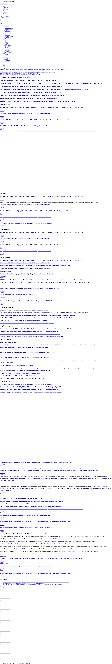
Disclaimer (5, 10)
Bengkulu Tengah (9, 28)
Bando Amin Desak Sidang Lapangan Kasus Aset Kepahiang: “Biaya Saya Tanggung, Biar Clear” (32, 95)
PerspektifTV (5, 54)
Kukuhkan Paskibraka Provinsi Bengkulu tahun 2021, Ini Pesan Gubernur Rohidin (22, 503)
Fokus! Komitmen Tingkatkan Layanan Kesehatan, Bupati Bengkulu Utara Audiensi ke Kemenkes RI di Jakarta (30, 538)
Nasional (4, 39)
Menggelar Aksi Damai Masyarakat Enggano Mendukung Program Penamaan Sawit (23, 533)
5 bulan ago (2, 291)
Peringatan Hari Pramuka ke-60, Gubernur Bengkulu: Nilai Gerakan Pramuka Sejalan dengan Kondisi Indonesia (30, 506)
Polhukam (5, 63)
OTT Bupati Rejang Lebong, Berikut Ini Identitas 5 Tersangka (16, 294)
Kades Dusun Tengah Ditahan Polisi (9, 342)
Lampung (7, 50)
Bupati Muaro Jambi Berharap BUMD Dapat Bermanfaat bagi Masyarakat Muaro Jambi (24, 310)
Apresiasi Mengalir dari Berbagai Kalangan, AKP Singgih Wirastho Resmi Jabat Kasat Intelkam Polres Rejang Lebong (32, 288)
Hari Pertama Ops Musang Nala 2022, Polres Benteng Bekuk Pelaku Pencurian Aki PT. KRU (25, 357)
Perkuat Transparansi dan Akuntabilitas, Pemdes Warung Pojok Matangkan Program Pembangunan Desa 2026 (30, 334)
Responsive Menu (4, 3)
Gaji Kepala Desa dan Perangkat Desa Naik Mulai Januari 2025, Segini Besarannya (22, 378)
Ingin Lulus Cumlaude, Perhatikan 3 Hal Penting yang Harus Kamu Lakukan (21, 498)
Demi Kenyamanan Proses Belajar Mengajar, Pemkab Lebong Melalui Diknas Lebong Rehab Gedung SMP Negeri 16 (31, 501)
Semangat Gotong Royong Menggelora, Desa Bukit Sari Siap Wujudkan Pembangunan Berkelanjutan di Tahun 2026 (31, 336)
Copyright (5, 13)
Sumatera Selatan (8, 52)
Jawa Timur (7, 46)
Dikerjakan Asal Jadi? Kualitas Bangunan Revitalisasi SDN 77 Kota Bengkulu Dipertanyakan (31, 86)
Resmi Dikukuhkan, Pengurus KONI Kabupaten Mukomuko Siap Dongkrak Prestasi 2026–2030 (26, 301)
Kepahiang (7, 31)
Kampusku (7, 60)
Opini (4, 65)
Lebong (6, 33)
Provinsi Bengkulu (9, 36)
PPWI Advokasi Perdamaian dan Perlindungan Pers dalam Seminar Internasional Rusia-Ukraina (26, 370)
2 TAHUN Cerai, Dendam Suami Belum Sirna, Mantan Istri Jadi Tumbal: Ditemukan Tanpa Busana (27, 323)
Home (4, 6)
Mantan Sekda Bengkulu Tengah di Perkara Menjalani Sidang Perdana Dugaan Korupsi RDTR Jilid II (27, 352)
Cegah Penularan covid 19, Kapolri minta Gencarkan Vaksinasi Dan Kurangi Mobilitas (23, 320)
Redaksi (4, 12)
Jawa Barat (7, 44)
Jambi (6, 43)
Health (4, 64)
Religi (4, 53)
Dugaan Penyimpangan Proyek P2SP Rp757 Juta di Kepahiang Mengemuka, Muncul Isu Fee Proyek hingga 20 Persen (32, 387)
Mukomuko (7, 35)
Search (1, 20)
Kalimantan (7, 49)
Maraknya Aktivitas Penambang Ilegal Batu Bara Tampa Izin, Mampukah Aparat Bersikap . (25, 347)
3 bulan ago (2, 284)
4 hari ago (2, 116)
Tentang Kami (5, 7)
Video (6, 56)
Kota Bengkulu (8, 32)
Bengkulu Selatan (8, 26)
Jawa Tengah (8, 45)
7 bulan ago (2, 303)
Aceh (6, 40)
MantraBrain (27, 663)
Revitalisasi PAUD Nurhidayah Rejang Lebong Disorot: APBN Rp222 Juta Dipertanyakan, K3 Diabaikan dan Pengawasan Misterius (44, 89)
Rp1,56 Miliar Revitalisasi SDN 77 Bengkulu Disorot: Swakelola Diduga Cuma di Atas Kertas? (31, 92)
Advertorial (5, 57)
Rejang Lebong (8, 37)
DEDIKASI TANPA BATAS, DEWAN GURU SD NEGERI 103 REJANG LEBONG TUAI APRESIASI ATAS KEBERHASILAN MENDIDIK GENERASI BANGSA (44, 282)
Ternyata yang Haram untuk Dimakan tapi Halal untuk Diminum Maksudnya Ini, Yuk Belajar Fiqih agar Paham (37, 101)
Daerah (4, 25)
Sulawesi (7, 51)
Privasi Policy (5, 9)
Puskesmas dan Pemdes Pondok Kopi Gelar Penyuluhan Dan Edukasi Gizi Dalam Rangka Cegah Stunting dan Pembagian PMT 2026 (36, 328)
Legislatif (7, 61)
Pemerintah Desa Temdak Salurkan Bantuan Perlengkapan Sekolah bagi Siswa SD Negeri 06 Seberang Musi (29, 331)
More (4, 8)
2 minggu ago (3, 225)
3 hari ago (2, 109)
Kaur (6, 30)
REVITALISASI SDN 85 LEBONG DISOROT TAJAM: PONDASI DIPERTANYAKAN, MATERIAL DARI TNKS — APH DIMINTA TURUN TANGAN (51, 83)
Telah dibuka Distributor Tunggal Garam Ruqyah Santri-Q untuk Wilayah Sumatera (28, 98)
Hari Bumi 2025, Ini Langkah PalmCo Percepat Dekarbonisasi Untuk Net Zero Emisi (23, 375)
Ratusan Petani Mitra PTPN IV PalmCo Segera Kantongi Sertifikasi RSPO (20, 373)
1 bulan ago (2, 464)
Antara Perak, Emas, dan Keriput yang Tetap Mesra (17, 77)
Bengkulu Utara (8, 29)
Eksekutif (7, 58)
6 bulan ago (2, 297)
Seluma (6, 38)
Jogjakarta (7, 47)
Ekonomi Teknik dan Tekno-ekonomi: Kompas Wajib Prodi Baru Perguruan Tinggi (28, 80)
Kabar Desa (7, 59)
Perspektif (2, 111)
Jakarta (6, 42)
